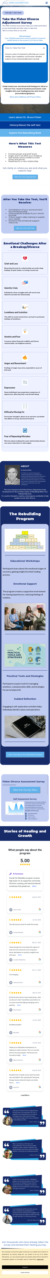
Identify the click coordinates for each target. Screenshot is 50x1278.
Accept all (25, 1267)
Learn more (40, 1259)
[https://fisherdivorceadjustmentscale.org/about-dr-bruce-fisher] (25, 474)
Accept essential (25, 1272)
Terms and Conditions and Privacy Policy (25, 97)
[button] (46, 2)
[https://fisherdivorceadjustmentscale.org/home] (15, 3)
